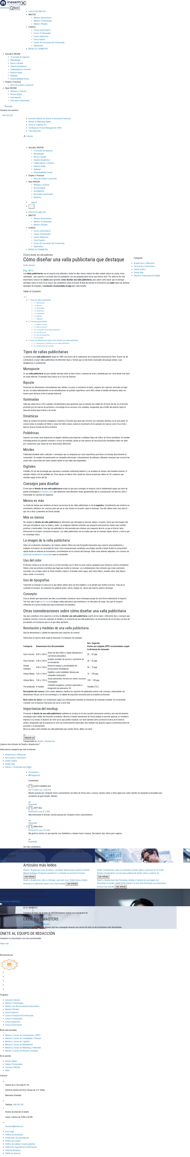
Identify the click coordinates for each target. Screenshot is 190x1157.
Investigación (15, 97)
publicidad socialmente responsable (37, 554)
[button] (32, 202)
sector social (45, 601)
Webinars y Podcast (18, 91)
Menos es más (42, 324)
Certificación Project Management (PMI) (45, 128)
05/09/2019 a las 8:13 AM (39, 811)
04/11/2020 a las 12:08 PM (39, 790)
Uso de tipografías (43, 335)
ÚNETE (3, 861)
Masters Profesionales (43, 21)
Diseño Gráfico (140, 269)
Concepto (40, 338)
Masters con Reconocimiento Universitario (22, 1006)
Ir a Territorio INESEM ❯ (10, 901)
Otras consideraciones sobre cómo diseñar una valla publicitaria (54, 340)
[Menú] (23, 3)
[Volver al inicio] (37, 141)
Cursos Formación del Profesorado (19, 1015)
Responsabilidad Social (19, 79)
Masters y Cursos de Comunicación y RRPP (22, 1035)
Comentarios (33, 772)
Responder (32, 804)
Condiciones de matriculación (17, 1138)
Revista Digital (16, 94)
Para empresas (34, 131)
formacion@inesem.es (14, 1126)
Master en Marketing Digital (39, 121)
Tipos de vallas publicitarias (40, 300)
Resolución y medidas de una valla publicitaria (53, 343)
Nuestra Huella (16, 72)
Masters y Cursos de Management (19, 1044)
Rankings (13, 75)
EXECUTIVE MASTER (37, 11)
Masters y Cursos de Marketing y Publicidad (23, 1047)
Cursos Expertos (11, 1012)
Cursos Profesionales (42, 33)
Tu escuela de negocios (19, 57)
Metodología (15, 60)
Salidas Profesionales (13, 1064)
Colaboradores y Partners (20, 69)
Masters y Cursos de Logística (17, 1041)
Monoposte (41, 303)
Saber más (4, 943)
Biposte (39, 305)
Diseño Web (138, 272)
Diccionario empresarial (19, 100)
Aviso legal (9, 1131)
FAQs (7, 1070)
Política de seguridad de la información (21, 1147)
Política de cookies (13, 1141)
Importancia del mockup (45, 346)
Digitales (40, 319)
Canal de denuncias (13, 1150)
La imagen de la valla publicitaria (48, 330)
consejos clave (47, 491)
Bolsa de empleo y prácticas (21, 85)
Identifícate (4, 8)
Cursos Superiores (41, 36)
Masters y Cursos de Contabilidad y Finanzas (23, 1038)
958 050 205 (7, 115)
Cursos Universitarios (42, 30)
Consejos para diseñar (38, 321)
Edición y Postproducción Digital (147, 275)
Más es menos (42, 327)
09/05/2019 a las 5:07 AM (39, 830)
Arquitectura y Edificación (144, 263)
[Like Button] (29, 820)
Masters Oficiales (41, 24)
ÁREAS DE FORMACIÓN (38, 49)
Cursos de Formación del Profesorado (49, 42)
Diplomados (38, 45)
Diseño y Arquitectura (46, 741)
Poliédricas (40, 313)
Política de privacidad (14, 1134)
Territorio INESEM (12, 1067)
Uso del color (41, 332)
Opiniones (37, 197)
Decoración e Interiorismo (144, 266)
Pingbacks (35, 775)
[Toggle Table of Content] (25, 297)
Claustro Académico (18, 66)
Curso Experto (39, 39)
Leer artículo (29, 876)
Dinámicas (40, 311)
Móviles (39, 316)
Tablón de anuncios (13, 1153)
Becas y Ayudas (16, 63)
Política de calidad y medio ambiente (20, 1144)
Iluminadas (40, 308)
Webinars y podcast (42, 185)
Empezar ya (29, 737)
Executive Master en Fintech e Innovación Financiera (49, 118)
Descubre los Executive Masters (36, 924)
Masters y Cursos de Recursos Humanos (21, 1051)
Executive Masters (12, 1000)
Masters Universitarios (43, 17)
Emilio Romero (29, 265)
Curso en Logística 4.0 (37, 125)
